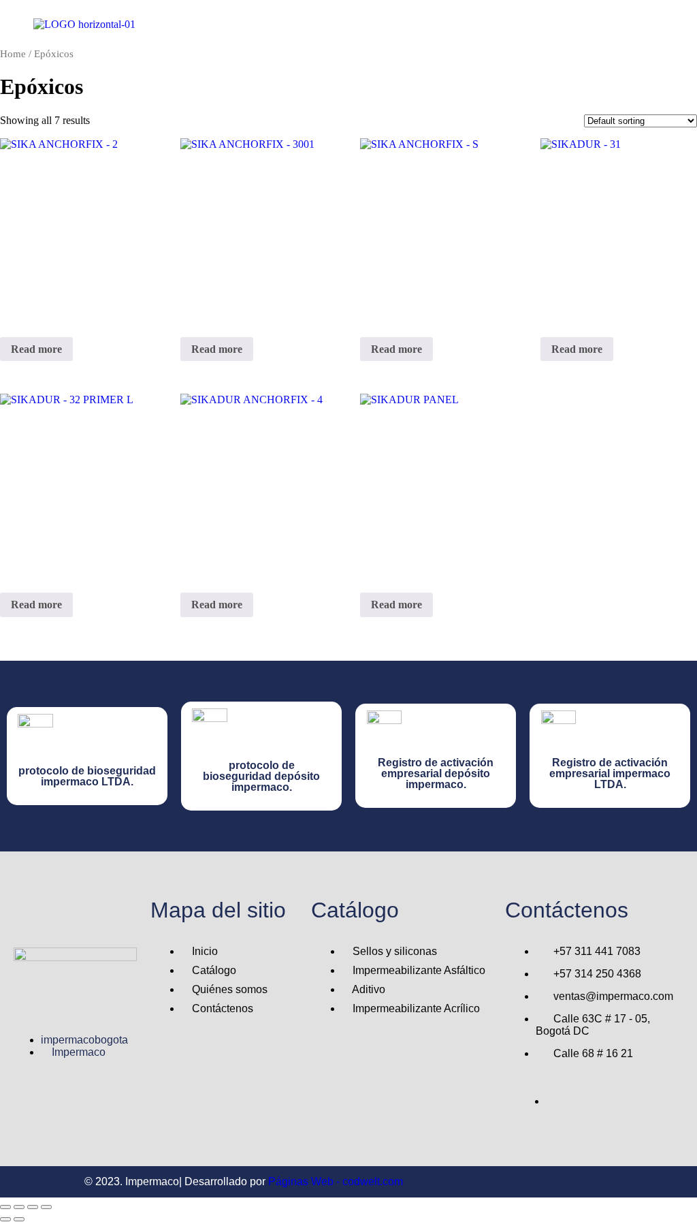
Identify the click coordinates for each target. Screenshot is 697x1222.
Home (13, 53)
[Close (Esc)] (46, 1207)
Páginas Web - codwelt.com (335, 1181)
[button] (425, 24)
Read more (36, 349)
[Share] (32, 1207)
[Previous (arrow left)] (5, 1219)
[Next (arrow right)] (19, 1219)
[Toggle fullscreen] (19, 1207)
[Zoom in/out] (5, 1207)
